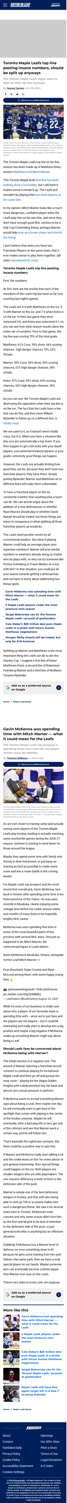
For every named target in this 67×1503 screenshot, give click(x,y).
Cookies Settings (13, 1472)
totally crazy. (11, 423)
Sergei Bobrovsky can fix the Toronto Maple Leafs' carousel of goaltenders (31, 616)
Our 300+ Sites (50, 1441)
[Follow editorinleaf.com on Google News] (58, 687)
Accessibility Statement (18, 1466)
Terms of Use (49, 1453)
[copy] (23, 94)
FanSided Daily (12, 1447)
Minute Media (19, 1480)
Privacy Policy (11, 1453)
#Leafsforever (48, 989)
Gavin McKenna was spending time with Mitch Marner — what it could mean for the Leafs (33, 595)
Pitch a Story (49, 1447)
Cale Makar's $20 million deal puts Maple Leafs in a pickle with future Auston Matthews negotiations (34, 627)
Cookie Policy (11, 1460)
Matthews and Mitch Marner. (32, 172)
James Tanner (15, 88)
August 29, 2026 (48, 999)
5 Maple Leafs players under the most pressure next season (31, 606)
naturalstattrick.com (23, 260)
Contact (8, 1441)
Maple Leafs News (22, 701)
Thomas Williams (17, 758)
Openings (47, 1435)
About (6, 1435)
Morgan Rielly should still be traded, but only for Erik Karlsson (33, 639)
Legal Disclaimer (51, 1460)
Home (6, 701)
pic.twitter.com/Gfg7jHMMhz (22, 994)
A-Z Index (47, 1466)
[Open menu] (5, 5)
